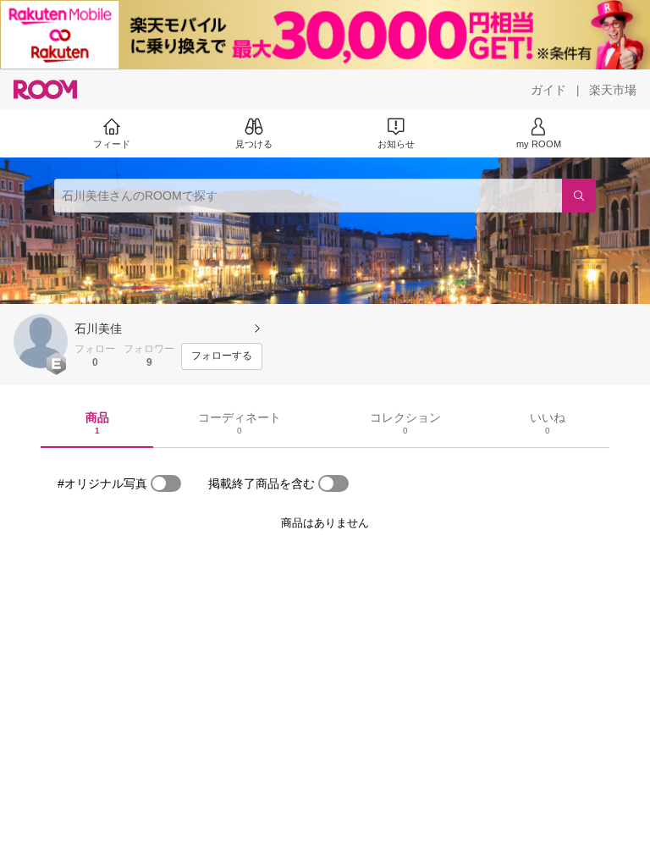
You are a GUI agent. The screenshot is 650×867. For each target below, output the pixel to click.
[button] (41, 341)
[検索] (579, 196)
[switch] (166, 483)
